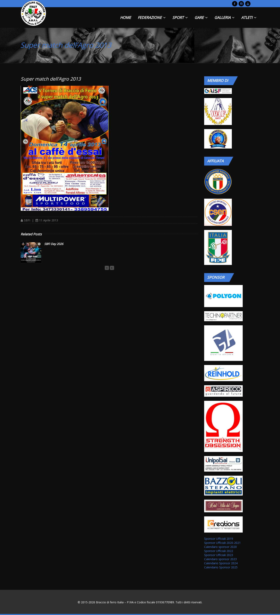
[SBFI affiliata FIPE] (218, 247)
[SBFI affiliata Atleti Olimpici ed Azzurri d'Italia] (218, 182)
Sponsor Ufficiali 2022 (218, 551)
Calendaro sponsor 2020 (220, 547)
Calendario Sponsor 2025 (221, 567)
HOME (125, 17)
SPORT (178, 17)
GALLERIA (223, 17)
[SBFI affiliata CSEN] (218, 212)
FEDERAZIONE (150, 17)
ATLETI (247, 17)
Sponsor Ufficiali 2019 (218, 539)
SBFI (27, 220)
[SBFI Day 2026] (31, 252)
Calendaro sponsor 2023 (220, 559)
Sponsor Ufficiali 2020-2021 (222, 543)
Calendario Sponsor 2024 (221, 563)
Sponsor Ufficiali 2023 (218, 555)
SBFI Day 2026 (53, 244)
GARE (200, 17)
